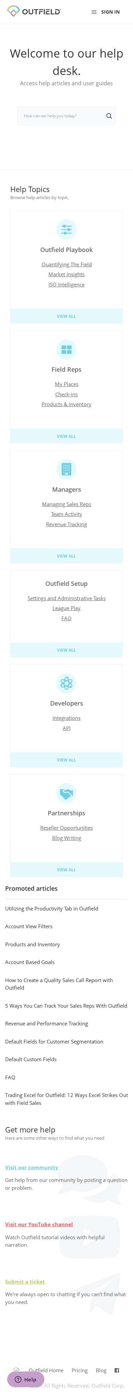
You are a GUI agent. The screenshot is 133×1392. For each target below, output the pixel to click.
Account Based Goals (30, 962)
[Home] (39, 15)
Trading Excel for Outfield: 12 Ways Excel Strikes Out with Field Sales (66, 1099)
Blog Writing (66, 837)
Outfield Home (46, 1370)
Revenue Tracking (66, 524)
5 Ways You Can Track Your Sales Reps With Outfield (66, 1005)
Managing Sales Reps (66, 504)
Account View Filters (29, 926)
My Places (66, 384)
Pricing (80, 1370)
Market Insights (66, 274)
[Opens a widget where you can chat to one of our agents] (25, 1380)
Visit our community (31, 1167)
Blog (101, 1370)
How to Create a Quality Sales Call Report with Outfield (59, 984)
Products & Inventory (66, 404)
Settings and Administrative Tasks (67, 598)
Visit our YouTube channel (39, 1224)
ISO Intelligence (66, 284)
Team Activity (66, 513)
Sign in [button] (110, 12)
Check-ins (66, 394)
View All (66, 316)
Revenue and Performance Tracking (46, 1023)
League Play (66, 608)
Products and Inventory (32, 944)
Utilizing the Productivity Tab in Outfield (51, 908)
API (67, 728)
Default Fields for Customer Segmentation (54, 1041)
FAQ (66, 618)
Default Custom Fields (31, 1059)
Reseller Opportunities (66, 827)
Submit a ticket (25, 1281)
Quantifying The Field (67, 264)
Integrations (66, 717)
